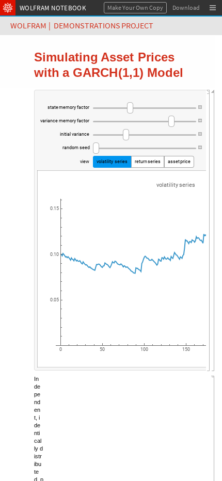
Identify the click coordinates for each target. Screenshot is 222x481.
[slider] (144, 108)
